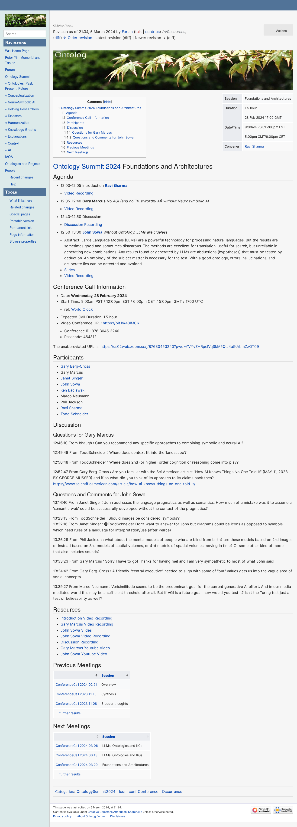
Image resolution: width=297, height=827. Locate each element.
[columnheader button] (76, 675)
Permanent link (21, 227)
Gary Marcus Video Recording (87, 624)
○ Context (12, 143)
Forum (10, 69)
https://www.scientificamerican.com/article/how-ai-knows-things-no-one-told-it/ (124, 483)
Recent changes (21, 177)
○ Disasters (13, 115)
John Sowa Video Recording (85, 636)
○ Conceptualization (19, 95)
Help (13, 184)
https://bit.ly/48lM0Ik (121, 323)
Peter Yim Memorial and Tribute (23, 60)
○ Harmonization (17, 122)
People (10, 170)
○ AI (8, 150)
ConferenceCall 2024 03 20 (77, 765)
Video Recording (79, 193)
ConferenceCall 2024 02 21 (76, 684)
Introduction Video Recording (86, 618)
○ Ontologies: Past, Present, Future (19, 86)
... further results (68, 713)
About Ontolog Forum (91, 816)
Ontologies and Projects (22, 163)
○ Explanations (16, 136)
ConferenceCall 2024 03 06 (77, 746)
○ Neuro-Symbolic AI (20, 102)
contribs (152, 31)
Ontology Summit (17, 76)
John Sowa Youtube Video (84, 654)
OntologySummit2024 (96, 791)
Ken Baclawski (73, 390)
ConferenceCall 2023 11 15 (76, 694)
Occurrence (172, 791)
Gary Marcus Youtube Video (85, 648)
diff (58, 37)
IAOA (9, 156)
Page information (22, 234)
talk (138, 31)
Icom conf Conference (138, 791)
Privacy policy (62, 816)
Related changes (22, 207)
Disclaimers (117, 816)
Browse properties (23, 241)
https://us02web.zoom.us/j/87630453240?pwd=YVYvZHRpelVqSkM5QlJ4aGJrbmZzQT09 (179, 346)
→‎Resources (174, 31)
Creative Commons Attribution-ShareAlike (115, 812)
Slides (69, 269)
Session (107, 675)
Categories (64, 791)
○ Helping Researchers (22, 109)
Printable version (22, 220)
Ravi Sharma (254, 146)
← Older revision (77, 37)
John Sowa (92, 232)
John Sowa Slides (76, 630)
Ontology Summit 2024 (87, 166)
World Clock (82, 309)
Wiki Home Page (17, 50)
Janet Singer (72, 378)
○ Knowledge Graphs (20, 129)
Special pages (20, 214)
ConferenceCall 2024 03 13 (76, 755)
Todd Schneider (74, 414)
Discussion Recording (83, 224)
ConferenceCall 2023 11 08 (76, 703)
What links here (21, 200)
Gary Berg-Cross (75, 366)
